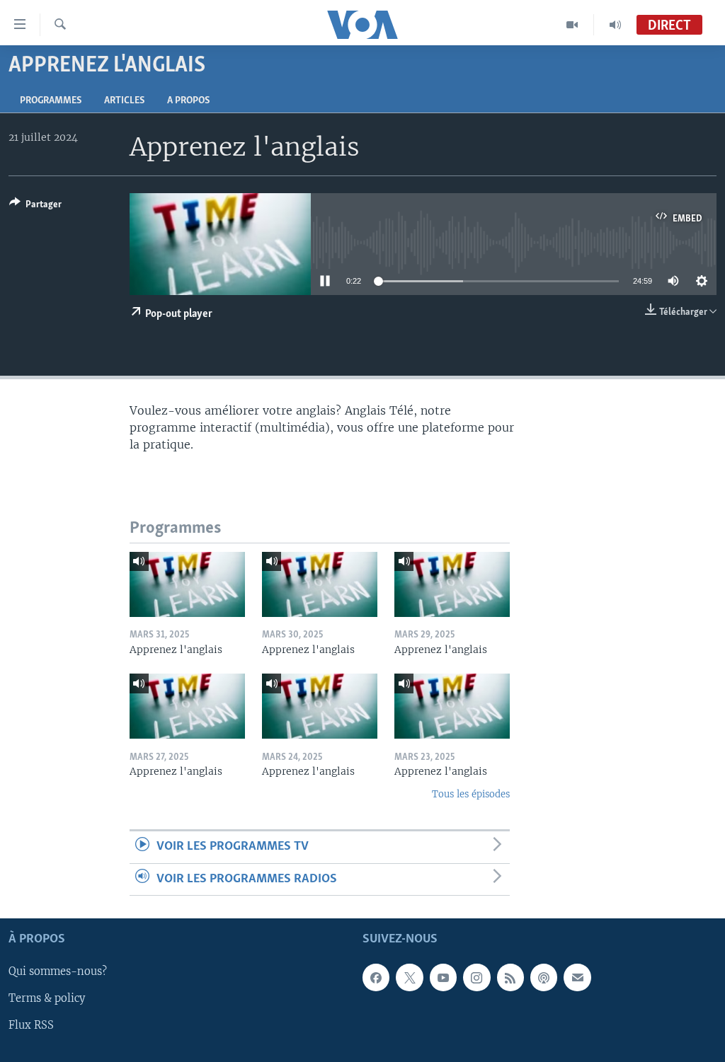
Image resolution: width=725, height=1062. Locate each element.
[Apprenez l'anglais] (187, 584)
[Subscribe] (577, 977)
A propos (188, 101)
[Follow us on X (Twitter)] (409, 977)
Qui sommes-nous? (57, 971)
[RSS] (510, 977)
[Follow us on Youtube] (443, 977)
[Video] (572, 24)
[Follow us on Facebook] (375, 977)
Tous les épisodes (471, 794)
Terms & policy (46, 998)
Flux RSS (31, 1026)
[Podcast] (543, 977)
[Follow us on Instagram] (476, 977)
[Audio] (615, 24)
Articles (124, 101)
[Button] (35, 206)
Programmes (50, 101)
